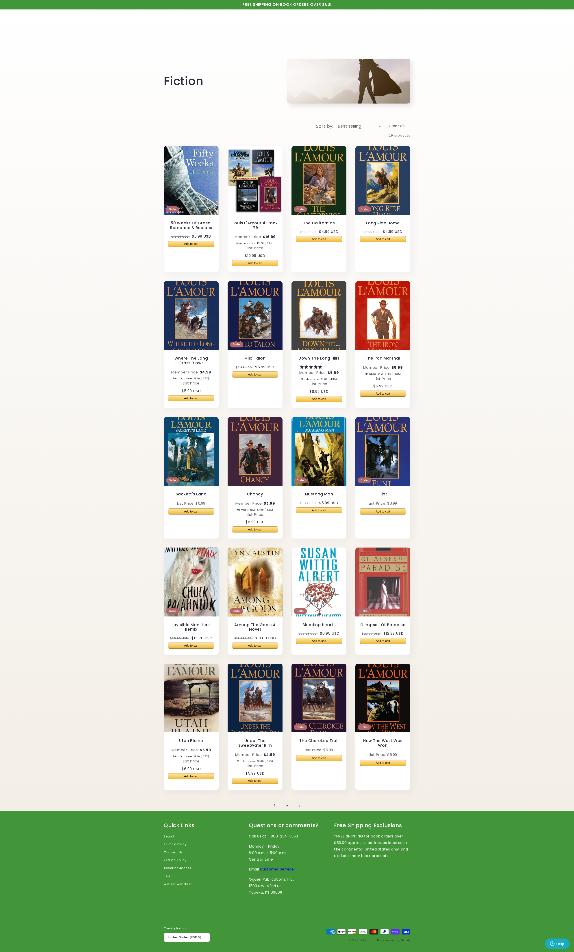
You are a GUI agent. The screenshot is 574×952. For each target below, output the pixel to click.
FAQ (167, 876)
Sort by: (324, 126)
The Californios (319, 223)
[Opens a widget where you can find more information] (557, 944)
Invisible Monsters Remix (191, 627)
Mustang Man (319, 494)
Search (170, 836)
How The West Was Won (382, 743)
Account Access (177, 868)
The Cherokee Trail (318, 740)
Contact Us (173, 852)
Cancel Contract (178, 883)
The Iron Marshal (383, 358)
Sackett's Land (191, 494)
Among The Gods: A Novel (255, 627)
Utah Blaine (191, 740)
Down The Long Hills (318, 358)
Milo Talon (255, 358)
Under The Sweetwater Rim (255, 743)
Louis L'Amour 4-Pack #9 (255, 225)
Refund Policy (175, 860)
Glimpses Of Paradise (383, 625)
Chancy (255, 494)
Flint (382, 494)
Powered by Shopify (397, 940)
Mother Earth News (372, 940)
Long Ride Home (383, 223)
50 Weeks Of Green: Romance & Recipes (191, 225)
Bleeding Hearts (319, 625)
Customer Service (277, 869)
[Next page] (299, 806)
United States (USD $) (184, 937)
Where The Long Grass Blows (191, 360)
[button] (311, 367)
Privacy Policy (175, 844)
